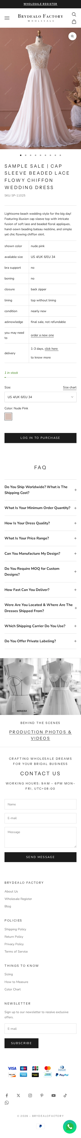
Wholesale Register (18, 899)
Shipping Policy (15, 929)
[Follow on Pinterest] (42, 1095)
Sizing (8, 974)
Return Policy (13, 937)
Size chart (69, 387)
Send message (40, 857)
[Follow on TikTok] (65, 1095)
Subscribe (21, 1043)
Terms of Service (16, 951)
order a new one (42, 335)
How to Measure (16, 982)
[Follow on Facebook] (6, 1095)
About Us (11, 891)
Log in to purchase (40, 438)
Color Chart (12, 989)
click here (51, 349)
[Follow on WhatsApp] (6, 1102)
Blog (7, 906)
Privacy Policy (14, 944)
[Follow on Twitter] (18, 1095)
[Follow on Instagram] (30, 1095)
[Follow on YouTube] (53, 1095)
